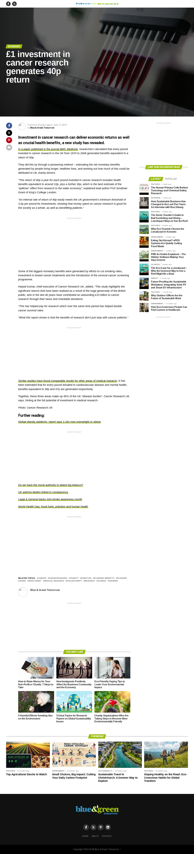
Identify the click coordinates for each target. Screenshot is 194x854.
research (90, 581)
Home (85, 836)
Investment (35, 581)
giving (22, 581)
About (95, 836)
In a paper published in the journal (39, 149)
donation (86, 578)
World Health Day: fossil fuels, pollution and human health (53, 506)
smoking (113, 581)
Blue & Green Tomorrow (42, 128)
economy (122, 578)
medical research (54, 581)
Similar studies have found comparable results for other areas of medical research (67, 380)
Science (102, 581)
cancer (42, 578)
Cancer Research (58, 578)
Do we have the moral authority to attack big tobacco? (50, 485)
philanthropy (74, 581)
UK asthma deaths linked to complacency (43, 492)
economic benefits (104, 578)
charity (74, 578)
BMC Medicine (69, 149)
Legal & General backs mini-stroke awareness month (50, 499)
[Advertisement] (74, 241)
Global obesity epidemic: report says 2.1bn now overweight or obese (59, 421)
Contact (107, 836)
